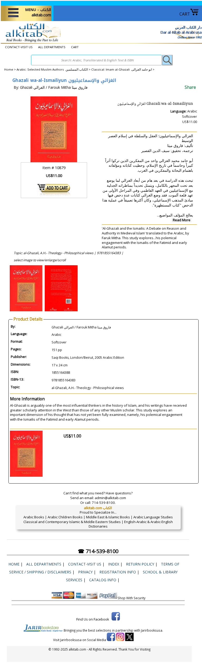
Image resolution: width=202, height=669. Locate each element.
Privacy (85, 571)
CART (184, 14)
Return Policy (140, 564)
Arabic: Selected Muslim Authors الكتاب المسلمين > (54, 69)
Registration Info (117, 571)
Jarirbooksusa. (152, 630)
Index (113, 564)
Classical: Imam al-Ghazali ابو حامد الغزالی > (122, 69)
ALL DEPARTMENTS (51, 47)
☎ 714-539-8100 (98, 551)
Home (8, 69)
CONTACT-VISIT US (19, 47)
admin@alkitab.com (110, 497)
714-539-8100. (104, 502)
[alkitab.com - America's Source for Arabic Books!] (32, 42)
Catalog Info (102, 579)
